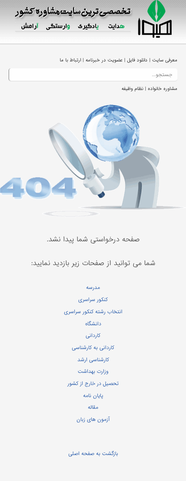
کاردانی (93, 336)
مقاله (93, 407)
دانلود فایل (137, 60)
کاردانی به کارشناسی (93, 348)
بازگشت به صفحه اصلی (93, 454)
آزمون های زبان (93, 419)
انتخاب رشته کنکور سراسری (93, 312)
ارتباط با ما (70, 60)
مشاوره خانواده (162, 88)
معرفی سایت (164, 60)
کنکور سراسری (93, 300)
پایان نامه (93, 396)
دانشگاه (93, 324)
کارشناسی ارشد (93, 360)
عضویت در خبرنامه (104, 60)
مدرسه (93, 288)
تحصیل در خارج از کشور (93, 384)
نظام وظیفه (132, 88)
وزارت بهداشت (93, 371)
